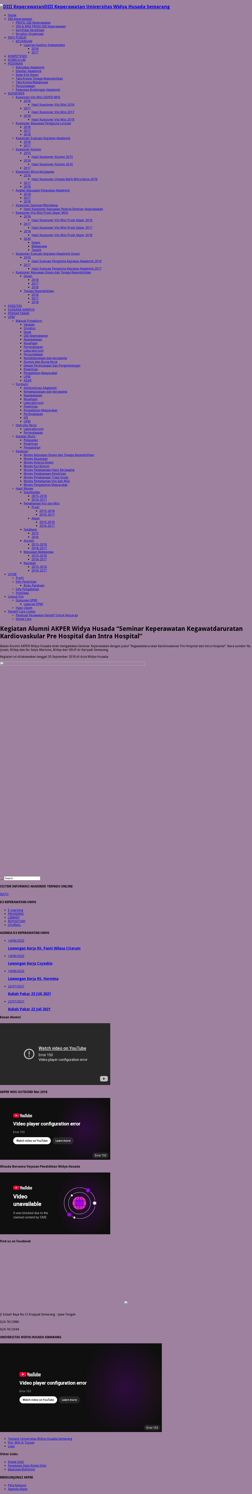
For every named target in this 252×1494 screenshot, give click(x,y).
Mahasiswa (39, 246)
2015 (27, 153)
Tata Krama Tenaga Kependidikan (39, 78)
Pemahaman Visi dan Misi (42, 503)
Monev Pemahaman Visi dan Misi (47, 481)
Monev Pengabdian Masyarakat (46, 485)
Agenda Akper (18, 1489)
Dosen (36, 242)
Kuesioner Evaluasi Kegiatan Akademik (43, 138)
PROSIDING (16, 914)
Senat (27, 332)
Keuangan (30, 343)
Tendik (36, 250)
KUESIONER (16, 93)
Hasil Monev (24, 488)
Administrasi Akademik (40, 388)
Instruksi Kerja (26, 425)
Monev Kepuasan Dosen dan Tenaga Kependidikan (59, 455)
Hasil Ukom (24, 608)
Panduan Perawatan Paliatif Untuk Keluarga (47, 615)
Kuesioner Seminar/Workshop (37, 205)
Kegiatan (30, 563)
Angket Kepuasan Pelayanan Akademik (43, 190)
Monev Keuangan (36, 459)
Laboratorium (34, 351)
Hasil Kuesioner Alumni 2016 (52, 164)
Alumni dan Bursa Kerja (40, 362)
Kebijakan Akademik (30, 67)
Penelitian (31, 369)
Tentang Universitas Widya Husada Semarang (40, 1439)
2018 (27, 116)
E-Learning (15, 910)
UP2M (12, 574)
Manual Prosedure (29, 321)
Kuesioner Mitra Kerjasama (35, 172)
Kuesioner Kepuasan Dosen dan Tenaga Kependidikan (53, 272)
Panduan (22, 451)
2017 (35, 52)
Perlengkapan (33, 347)
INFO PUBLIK (17, 37)
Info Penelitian (26, 582)
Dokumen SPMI (26, 600)
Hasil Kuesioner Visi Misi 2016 (53, 105)
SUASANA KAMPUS (21, 310)
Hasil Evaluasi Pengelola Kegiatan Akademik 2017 (67, 269)
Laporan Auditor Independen (44, 45)
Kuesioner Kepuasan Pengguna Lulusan (43, 123)
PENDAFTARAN (18, 313)
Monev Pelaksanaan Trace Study (46, 477)
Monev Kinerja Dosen (38, 462)
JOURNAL (14, 925)
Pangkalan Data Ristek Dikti (27, 1466)
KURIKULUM (17, 60)
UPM (11, 317)
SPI (26, 418)
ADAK (28, 380)
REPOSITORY (17, 921)
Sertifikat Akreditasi (30, 30)
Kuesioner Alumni (28, 149)
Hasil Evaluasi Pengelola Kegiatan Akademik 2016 (67, 261)
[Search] (1, 879)
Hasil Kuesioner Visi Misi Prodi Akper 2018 (62, 235)
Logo (11, 1446)
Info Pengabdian (27, 589)
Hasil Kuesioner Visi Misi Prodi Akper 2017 (62, 228)
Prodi (35, 507)
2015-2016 (39, 496)
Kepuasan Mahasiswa (38, 552)
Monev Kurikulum (36, 466)
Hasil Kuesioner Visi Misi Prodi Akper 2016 (62, 220)
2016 (35, 49)
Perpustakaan (25, 86)
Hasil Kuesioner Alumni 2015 (52, 157)
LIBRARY (14, 917)
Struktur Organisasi (30, 34)
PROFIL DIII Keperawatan (33, 23)
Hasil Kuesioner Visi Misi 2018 (53, 119)
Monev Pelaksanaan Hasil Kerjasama (49, 470)
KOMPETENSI (17, 56)
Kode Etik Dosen (27, 75)
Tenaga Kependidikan (39, 291)
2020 (27, 239)
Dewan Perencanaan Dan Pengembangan (52, 365)
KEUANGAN (24, 41)
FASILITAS (15, 306)
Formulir (22, 384)
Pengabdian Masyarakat (40, 373)
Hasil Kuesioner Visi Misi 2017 (53, 112)
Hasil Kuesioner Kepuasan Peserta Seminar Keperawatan (63, 209)
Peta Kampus (17, 1485)
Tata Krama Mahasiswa (32, 82)
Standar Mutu (25, 436)
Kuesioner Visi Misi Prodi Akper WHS (42, 213)
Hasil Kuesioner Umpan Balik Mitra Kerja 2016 (64, 179)
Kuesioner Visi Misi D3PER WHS (38, 97)
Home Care (24, 619)
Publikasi (22, 593)
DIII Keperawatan (20, 19)
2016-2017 (39, 500)
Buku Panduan (34, 585)
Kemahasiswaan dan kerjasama (45, 358)
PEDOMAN (15, 64)
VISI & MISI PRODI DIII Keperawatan (41, 26)
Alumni (29, 541)
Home (12, 15)
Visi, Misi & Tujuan (21, 1442)
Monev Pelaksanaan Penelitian (45, 474)
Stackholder (32, 492)
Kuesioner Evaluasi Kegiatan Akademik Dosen (48, 254)
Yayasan (29, 324)
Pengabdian (32, 447)
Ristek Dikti (16, 1462)
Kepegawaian (33, 339)
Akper (36, 518)
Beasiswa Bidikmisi (21, 1469)
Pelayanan (31, 440)
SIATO (4, 894)
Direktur (30, 328)
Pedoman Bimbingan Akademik (38, 90)
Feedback (30, 529)
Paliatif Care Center (22, 611)
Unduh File (16, 597)
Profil (20, 578)
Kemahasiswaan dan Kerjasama (45, 392)
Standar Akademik (29, 71)
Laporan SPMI (33, 604)
